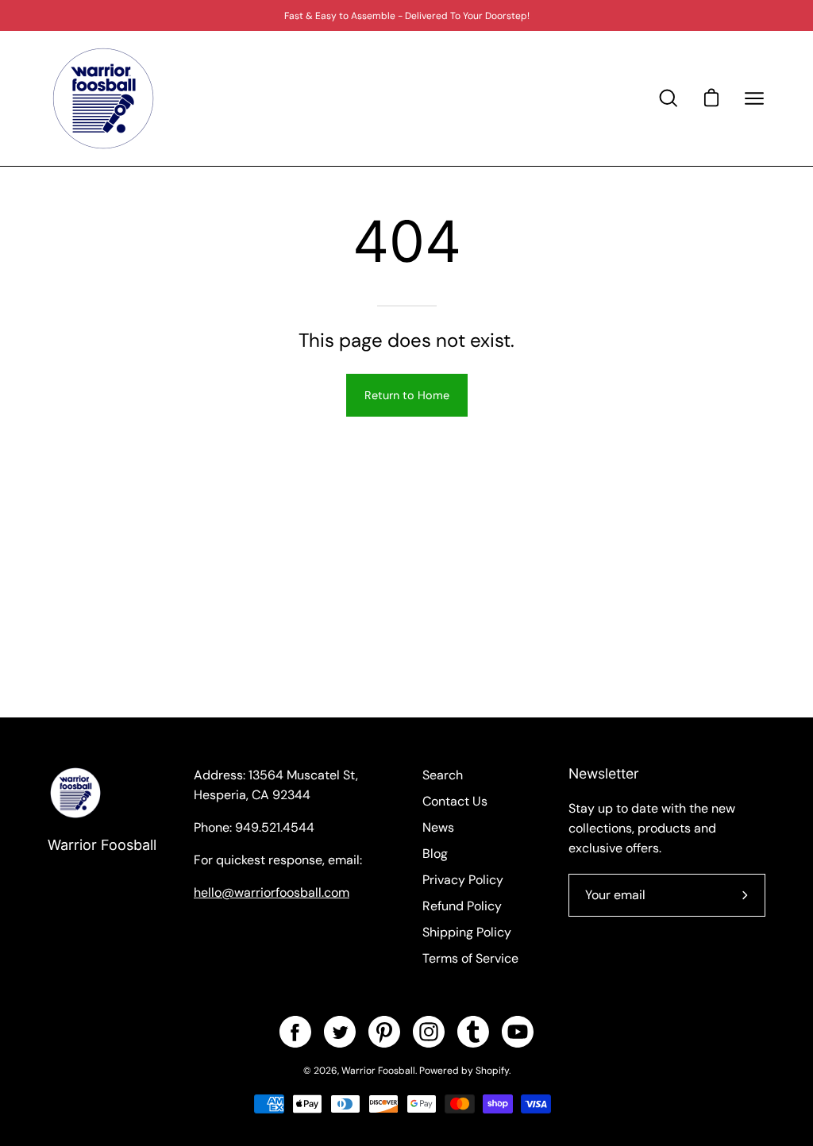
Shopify (492, 1070)
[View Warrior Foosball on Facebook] (295, 1032)
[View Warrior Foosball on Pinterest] (384, 1032)
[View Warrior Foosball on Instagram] (429, 1032)
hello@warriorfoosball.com (271, 892)
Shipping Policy (466, 932)
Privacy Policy (462, 879)
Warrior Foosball (102, 844)
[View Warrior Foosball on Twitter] (340, 1032)
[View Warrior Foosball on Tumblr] (473, 1032)
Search (442, 775)
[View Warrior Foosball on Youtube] (518, 1032)
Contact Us (454, 801)
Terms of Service (470, 958)
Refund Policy (462, 906)
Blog (435, 853)
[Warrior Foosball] (103, 98)
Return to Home (406, 395)
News (438, 827)
